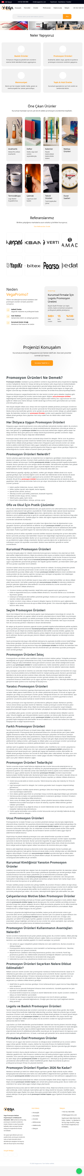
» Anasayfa (35, 1113)
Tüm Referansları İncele (42, 226)
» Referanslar (36, 1122)
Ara (67, 16)
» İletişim (35, 1128)
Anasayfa (18, 8)
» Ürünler (35, 1119)
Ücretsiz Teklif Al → (42, 363)
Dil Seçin (8, 2)
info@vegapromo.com (39, 2)
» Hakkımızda (36, 1125)
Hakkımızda (58, 8)
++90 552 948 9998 (68, 1112)
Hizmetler (27, 8)
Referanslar (47, 8)
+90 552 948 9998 (23, 2)
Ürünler (35, 8)
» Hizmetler (35, 1116)
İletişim (67, 8)
